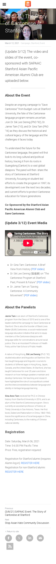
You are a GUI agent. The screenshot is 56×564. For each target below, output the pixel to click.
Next (7, 520)
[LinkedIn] (29, 538)
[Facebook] (8, 538)
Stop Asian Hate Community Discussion (27, 522)
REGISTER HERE (30, 462)
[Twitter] (19, 538)
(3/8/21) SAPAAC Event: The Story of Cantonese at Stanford (25, 513)
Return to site (13, 531)
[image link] (28, 4)
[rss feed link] (9, 546)
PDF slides (38, 269)
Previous (9, 508)
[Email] (40, 538)
